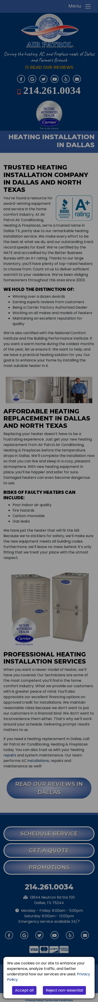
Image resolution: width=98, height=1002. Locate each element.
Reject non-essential (64, 990)
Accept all (24, 990)
